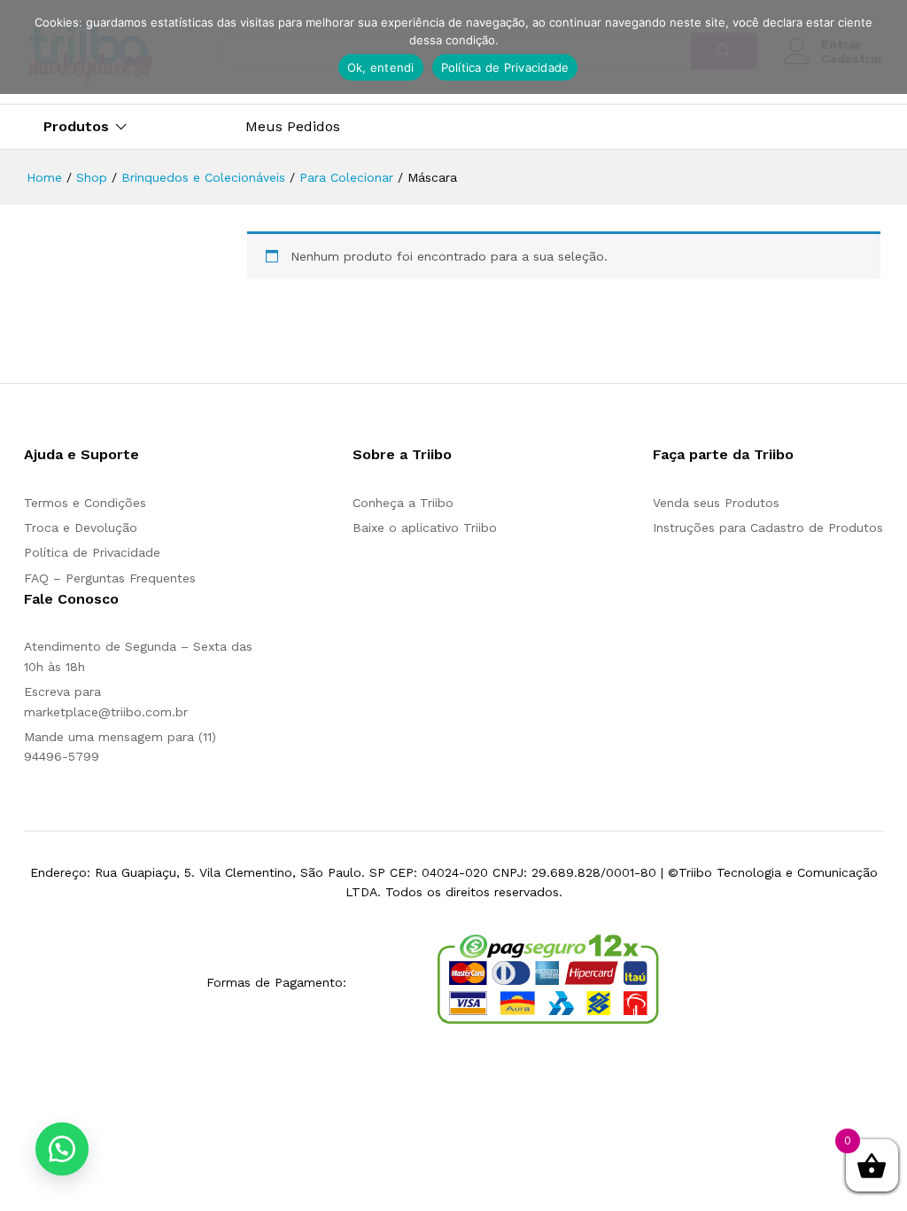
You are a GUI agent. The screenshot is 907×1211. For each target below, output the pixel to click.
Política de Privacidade (92, 552)
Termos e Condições (85, 503)
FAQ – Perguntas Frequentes (110, 578)
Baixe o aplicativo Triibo (425, 527)
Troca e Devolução (80, 527)
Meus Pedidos (292, 127)
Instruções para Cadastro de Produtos (768, 527)
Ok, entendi (381, 67)
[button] (62, 1149)
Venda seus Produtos (716, 503)
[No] (885, 47)
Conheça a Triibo (403, 503)
